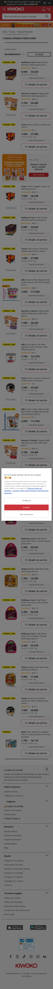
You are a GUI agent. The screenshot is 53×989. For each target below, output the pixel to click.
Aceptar (26, 507)
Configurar (26, 500)
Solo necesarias (26, 515)
